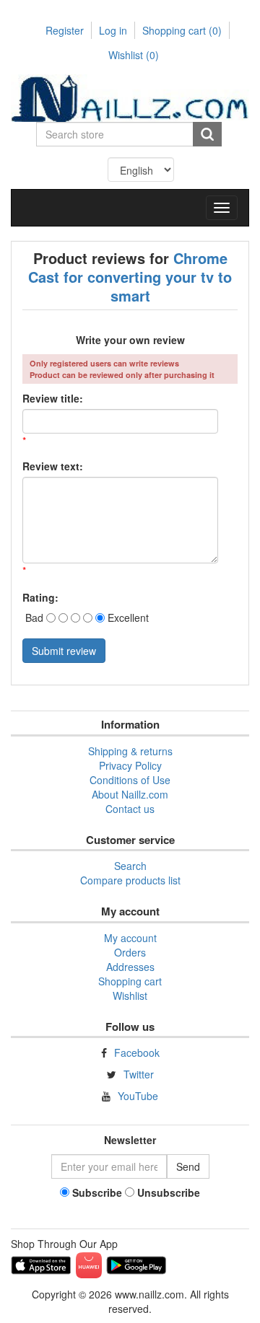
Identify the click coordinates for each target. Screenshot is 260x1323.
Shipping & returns (130, 751)
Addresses (130, 966)
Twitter (139, 1074)
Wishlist (130, 995)
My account (130, 938)
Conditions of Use (130, 780)
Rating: (40, 597)
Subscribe (97, 1192)
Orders (130, 952)
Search (130, 865)
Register (65, 30)
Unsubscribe (168, 1192)
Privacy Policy (130, 765)
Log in (113, 30)
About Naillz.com (130, 794)
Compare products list (130, 880)
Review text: (52, 466)
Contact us (130, 808)
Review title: (52, 398)
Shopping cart (182, 30)
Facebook (137, 1052)
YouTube (138, 1096)
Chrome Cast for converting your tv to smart (130, 276)
